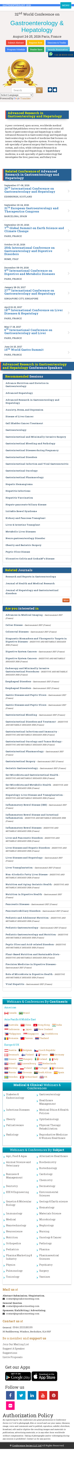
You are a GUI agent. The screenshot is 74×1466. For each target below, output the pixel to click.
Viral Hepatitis (15, 984)
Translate (25, 98)
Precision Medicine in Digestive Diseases (31, 964)
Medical (11, 1219)
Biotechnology (48, 1168)
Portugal (42, 1067)
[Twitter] (21, 1396)
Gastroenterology (16, 429)
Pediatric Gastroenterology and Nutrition (31, 934)
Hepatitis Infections (18, 490)
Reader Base (36, 49)
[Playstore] (50, 89)
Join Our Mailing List (16, 1344)
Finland (29, 1054)
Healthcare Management (47, 1102)
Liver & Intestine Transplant (23, 524)
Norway (13, 1067)
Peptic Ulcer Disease (18, 551)
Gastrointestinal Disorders (21, 457)
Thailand (44, 1038)
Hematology (46, 1207)
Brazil (26, 1012)
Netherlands (49, 1063)
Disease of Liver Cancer (19, 416)
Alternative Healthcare (53, 1156)
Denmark (14, 1054)
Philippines (15, 1033)
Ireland (43, 1059)
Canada (13, 1012)
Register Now (35, 42)
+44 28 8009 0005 (63, 54)
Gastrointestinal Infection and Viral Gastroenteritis (37, 463)
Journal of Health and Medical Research (30, 583)
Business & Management (14, 1175)
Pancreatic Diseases (17, 904)
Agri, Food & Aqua (16, 1156)
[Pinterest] (53, 1396)
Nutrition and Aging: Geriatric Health (29, 884)
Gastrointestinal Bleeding (21, 714)
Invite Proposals (13, 1357)
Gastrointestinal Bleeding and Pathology (30, 443)
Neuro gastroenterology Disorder (25, 538)
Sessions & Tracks (56, 42)
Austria (12, 1050)
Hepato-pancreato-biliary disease (26, 504)
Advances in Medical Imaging (24, 614)
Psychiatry (45, 1264)
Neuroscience (14, 1231)
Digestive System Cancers (21, 651)
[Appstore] (55, 89)
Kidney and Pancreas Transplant (25, 518)
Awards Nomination (57, 49)
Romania (13, 1038)
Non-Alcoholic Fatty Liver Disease (27, 874)
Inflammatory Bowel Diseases (23, 827)
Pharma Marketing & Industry (19, 1257)
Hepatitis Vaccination (19, 497)
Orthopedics (13, 1243)
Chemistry (45, 1180)
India (59, 1024)
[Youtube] (43, 1396)
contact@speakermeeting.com (22, 1298)
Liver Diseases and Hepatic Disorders (28, 847)
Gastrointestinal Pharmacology (25, 477)
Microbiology (47, 1219)
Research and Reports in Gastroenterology (31, 576)
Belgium (27, 1050)
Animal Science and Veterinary (18, 1163)
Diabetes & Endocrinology (15, 1096)
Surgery (44, 1270)
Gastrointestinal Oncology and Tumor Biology (34, 741)
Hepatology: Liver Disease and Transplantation (34, 794)
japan (29, 1029)
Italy (56, 1059)
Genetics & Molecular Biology (18, 1203)
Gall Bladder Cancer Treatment (24, 423)
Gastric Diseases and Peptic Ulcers (26, 694)
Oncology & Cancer (50, 1237)
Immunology (14, 1213)
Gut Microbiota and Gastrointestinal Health (32, 774)
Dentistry (12, 1186)
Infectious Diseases (18, 1109)
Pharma (44, 1249)
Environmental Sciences (48, 1193)
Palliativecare (15, 1125)
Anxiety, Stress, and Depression (24, 409)
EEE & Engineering (17, 1192)
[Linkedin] (32, 1396)
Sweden (13, 1076)
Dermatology (47, 1186)
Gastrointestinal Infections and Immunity (31, 731)
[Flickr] (10, 1406)
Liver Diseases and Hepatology (24, 857)
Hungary (28, 1059)
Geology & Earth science (53, 1201)
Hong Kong (44, 1024)
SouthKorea (51, 1033)
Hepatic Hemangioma (19, 484)
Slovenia (27, 1072)
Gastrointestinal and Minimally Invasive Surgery (36, 436)
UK (45, 1076)
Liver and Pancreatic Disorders (24, 837)
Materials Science (50, 1213)
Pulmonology (14, 1270)
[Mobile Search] (39, 90)
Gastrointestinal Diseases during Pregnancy (32, 450)
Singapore (33, 1033)
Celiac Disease (14, 625)
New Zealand (45, 1029)
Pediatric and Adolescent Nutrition (27, 917)
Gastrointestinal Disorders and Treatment (31, 721)
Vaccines (44, 1276)
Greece (13, 1059)
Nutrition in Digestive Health (24, 894)
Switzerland (30, 1076)
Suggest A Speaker (14, 1348)
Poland (28, 1067)
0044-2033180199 (23, 1327)
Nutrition (12, 1237)
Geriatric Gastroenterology (22, 768)
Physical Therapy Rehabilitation (50, 1126)
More (66, 600)
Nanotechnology (16, 1225)
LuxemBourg (29, 1063)
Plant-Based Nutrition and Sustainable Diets (32, 954)
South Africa (44, 1072)
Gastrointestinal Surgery (20, 761)
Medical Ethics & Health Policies (54, 1111)
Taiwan (29, 1038)
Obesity (10, 1119)
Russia (12, 1072)
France (44, 1054)
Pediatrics (12, 1249)
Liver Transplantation (19, 867)
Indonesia (14, 1029)
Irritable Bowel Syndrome (21, 511)
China (28, 1024)
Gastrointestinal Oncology (22, 470)
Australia (13, 1024)
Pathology (45, 1243)
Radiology (12, 1134)
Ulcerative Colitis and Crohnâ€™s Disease (30, 558)
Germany (59, 1054)
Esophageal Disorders (18, 681)
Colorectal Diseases (17, 631)
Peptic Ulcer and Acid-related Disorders (30, 944)
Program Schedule (16, 49)
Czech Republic (47, 1050)
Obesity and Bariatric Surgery (23, 545)
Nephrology (46, 1225)
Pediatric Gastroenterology (22, 927)
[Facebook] (10, 1396)
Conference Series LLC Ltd (26, 1445)
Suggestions (10, 1352)
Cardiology (45, 1174)
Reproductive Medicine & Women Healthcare (53, 1136)
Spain (61, 1072)
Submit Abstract (16, 42)
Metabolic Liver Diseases (21, 531)
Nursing (44, 1231)
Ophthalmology (49, 1119)
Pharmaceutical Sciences (49, 1257)
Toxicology (12, 1276)
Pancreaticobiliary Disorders (23, 910)
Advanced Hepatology (19, 393)
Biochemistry (47, 1162)
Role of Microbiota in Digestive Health (29, 974)
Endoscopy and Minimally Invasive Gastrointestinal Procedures (27, 670)
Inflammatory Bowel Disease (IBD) (26, 804)
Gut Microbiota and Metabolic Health (28, 784)
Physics (10, 1264)
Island (12, 1063)
